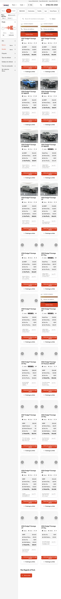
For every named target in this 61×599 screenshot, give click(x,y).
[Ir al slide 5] (34, 88)
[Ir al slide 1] (24, 88)
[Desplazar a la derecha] (58, 11)
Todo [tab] (8, 11)
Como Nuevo (53, 11)
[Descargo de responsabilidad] (22, 47)
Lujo (45, 11)
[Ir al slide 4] (32, 88)
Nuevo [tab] (3, 11)
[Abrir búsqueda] (41, 5)
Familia (39, 11)
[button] (21, 83)
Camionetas (31, 11)
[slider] (3, 27)
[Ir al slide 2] (27, 88)
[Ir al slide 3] (29, 88)
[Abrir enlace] (50, 149)
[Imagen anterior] (22, 83)
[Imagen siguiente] (36, 83)
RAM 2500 (22, 11)
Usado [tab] (13, 11)
